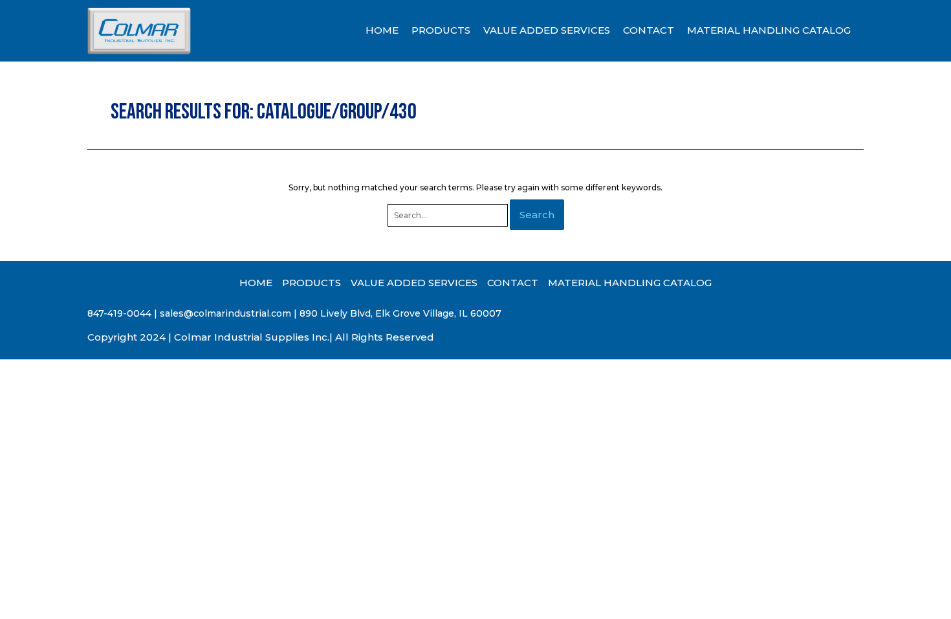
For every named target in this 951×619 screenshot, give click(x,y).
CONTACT (648, 30)
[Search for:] (449, 215)
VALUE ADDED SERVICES (546, 30)
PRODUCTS (440, 30)
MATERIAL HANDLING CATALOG (769, 30)
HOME (382, 30)
